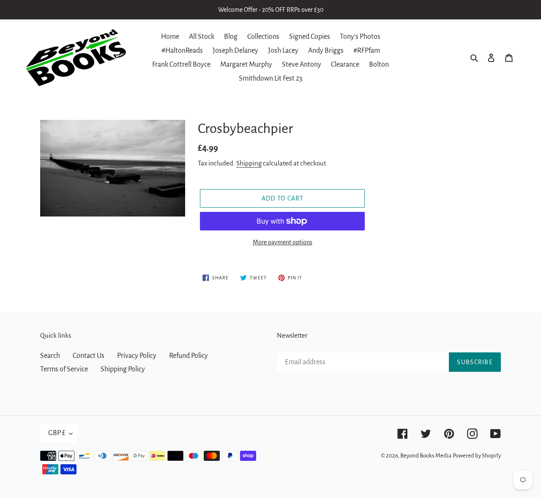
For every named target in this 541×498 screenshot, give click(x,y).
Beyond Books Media (425, 455)
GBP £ (56, 433)
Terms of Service (64, 369)
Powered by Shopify (477, 455)
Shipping (249, 163)
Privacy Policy (136, 356)
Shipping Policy (123, 369)
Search (50, 356)
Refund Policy (188, 356)
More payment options (282, 242)
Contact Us (88, 356)
